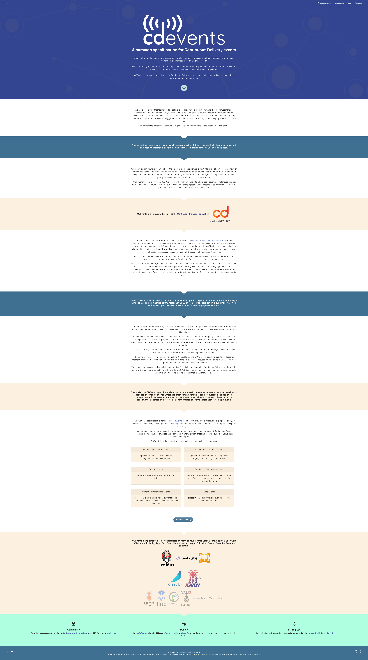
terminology (174, 424)
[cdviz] (204, 558)
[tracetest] (216, 598)
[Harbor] (174, 598)
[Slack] (360, 651)
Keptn (184, 633)
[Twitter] (12, 651)
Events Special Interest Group (77, 633)
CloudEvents (176, 421)
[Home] (6, 3)
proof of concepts (142, 633)
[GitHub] (356, 651)
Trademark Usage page (199, 654)
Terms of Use (256, 654)
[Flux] (161, 598)
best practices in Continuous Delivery (206, 240)
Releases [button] (358, 3)
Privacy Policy (244, 654)
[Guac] (186, 598)
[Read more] (184, 88)
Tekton (167, 633)
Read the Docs (182, 520)
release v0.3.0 (314, 633)
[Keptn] (199, 598)
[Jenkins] (166, 558)
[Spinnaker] (175, 578)
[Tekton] (193, 578)
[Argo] (149, 598)
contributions (111, 633)
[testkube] (186, 558)
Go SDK (330, 633)
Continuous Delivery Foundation (193, 214)
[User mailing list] (8, 651)
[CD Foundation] (220, 214)
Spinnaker (175, 633)
